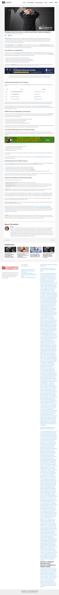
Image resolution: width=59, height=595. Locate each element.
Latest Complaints (24, 272)
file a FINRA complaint (42, 106)
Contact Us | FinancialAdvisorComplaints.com (28, 277)
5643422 (12, 44)
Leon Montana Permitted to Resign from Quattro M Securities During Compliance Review (9, 255)
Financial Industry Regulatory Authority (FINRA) (23, 52)
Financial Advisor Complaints (9, 33)
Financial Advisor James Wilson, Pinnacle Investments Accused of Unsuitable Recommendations (23, 255)
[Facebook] (55, 2)
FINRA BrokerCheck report (29, 84)
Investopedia (11, 106)
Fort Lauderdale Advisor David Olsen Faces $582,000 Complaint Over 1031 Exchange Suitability (48, 255)
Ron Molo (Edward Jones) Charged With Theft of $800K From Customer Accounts (35, 255)
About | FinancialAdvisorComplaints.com (27, 273)
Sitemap (22, 276)
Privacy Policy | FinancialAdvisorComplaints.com (29, 274)
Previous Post (6, 240)
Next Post (53, 240)
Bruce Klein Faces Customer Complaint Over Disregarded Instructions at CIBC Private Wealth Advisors (48, 270)
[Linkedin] (56, 2)
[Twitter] (7, 35)
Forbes (34, 133)
